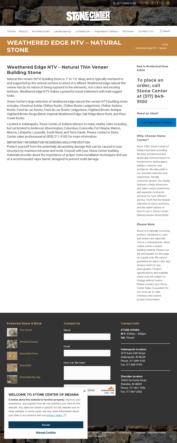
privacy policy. (55, 415)
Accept (46, 424)
